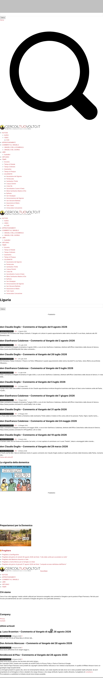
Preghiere (6, 550)
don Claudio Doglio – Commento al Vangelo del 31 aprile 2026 (33, 409)
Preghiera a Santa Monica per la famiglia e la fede (18, 562)
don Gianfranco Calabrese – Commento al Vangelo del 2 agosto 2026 (37, 340)
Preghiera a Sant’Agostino (10, 554)
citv (15, 331)
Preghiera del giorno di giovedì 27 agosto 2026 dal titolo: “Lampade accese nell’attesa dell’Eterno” (34, 564)
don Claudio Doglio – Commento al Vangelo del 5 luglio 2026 (32, 382)
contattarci (89, 672)
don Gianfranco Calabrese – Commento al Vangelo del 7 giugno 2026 (37, 395)
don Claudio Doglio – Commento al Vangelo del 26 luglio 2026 (33, 354)
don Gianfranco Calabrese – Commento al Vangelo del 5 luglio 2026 (36, 368)
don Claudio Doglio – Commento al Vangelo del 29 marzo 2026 (34, 446)
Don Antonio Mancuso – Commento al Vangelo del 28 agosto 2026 (36, 643)
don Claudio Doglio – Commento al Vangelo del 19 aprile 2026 (33, 435)
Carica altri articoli (6, 457)
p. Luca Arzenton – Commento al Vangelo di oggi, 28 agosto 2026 (35, 631)
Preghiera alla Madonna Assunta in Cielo (15, 559)
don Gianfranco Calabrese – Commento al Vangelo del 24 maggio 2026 (38, 421)
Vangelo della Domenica (7, 331)
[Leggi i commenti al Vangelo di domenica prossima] (15, 546)
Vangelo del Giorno (6, 636)
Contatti (2, 621)
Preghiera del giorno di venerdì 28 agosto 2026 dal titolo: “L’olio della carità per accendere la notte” (34, 557)
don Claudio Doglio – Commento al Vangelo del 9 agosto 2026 (33, 327)
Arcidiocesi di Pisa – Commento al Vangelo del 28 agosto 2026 (34, 655)
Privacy (2, 619)
